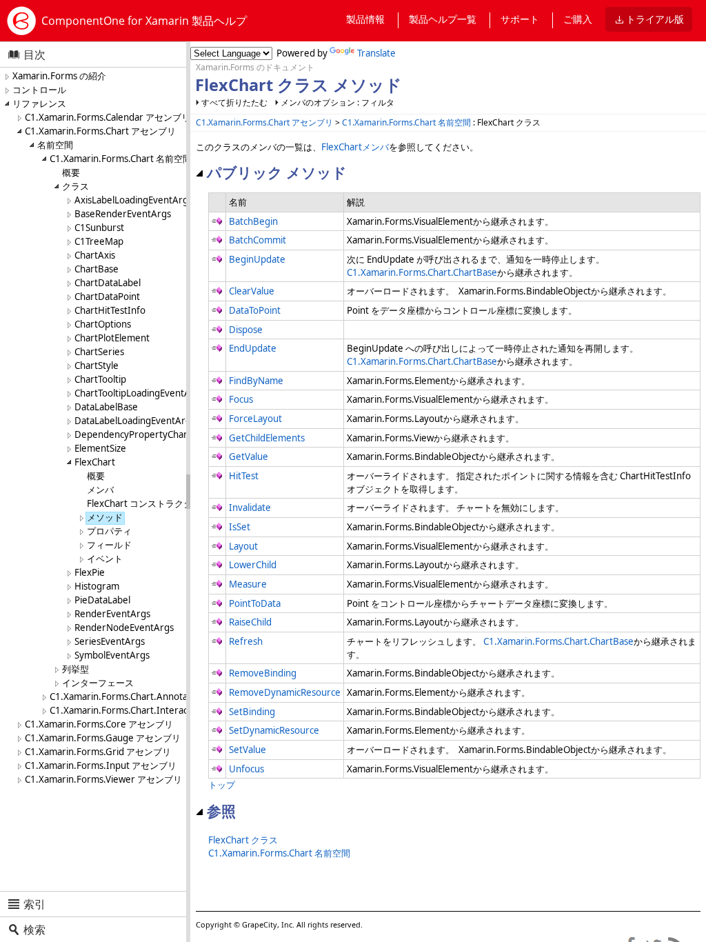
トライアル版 (655, 19)
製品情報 (365, 19)
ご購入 (577, 19)
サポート (520, 19)
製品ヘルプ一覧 (442, 19)
